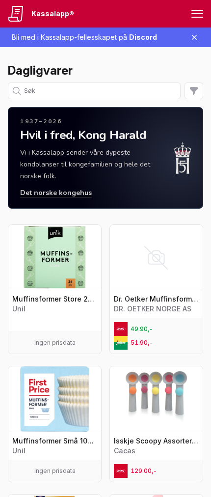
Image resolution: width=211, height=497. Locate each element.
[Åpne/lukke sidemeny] (197, 14)
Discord (143, 37)
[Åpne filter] (194, 91)
